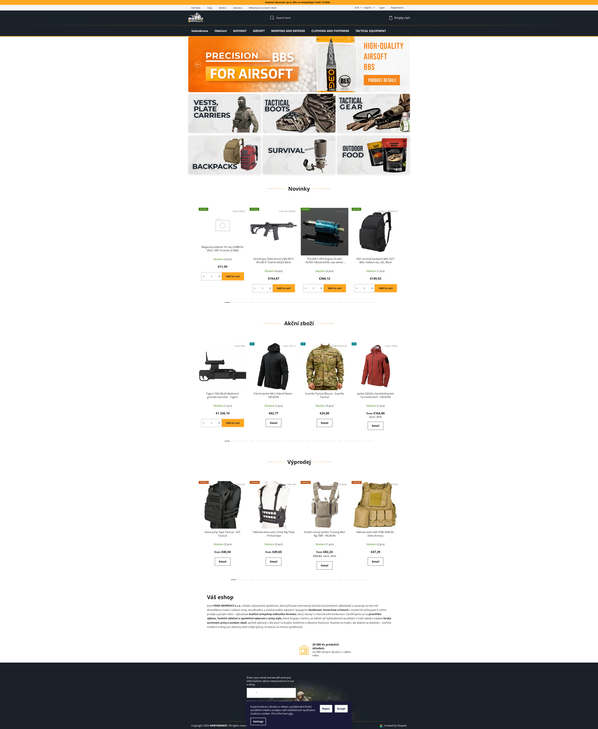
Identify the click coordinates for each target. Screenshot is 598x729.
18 (339, 302)
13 (308, 302)
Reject (326, 708)
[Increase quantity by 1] (219, 276)
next (404, 254)
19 (345, 302)
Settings (258, 721)
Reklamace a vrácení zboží (262, 7)
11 (295, 302)
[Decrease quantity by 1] (203, 276)
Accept (341, 708)
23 (370, 302)
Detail (273, 423)
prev (193, 254)
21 (358, 302)
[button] (197, 64)
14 (314, 302)
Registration (397, 7)
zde (290, 713)
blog (209, 7)
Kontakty (195, 7)
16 (327, 302)
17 (333, 302)
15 (320, 302)
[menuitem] (199, 30)
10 (289, 302)
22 (364, 302)
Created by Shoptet (395, 725)
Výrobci (222, 7)
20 (352, 302)
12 (302, 302)
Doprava (237, 7)
